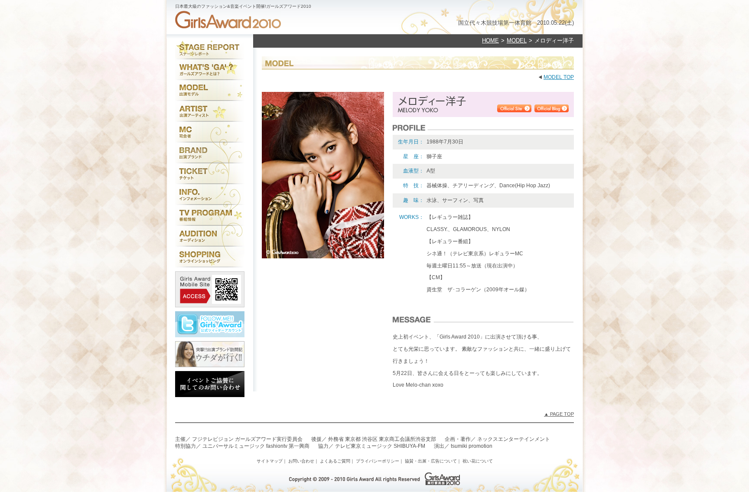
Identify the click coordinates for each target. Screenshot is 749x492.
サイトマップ (270, 461)
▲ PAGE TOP (559, 414)
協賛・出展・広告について (431, 461)
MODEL (517, 40)
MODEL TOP (559, 77)
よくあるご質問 (335, 461)
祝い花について (477, 461)
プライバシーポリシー (377, 461)
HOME (490, 40)
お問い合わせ (301, 461)
